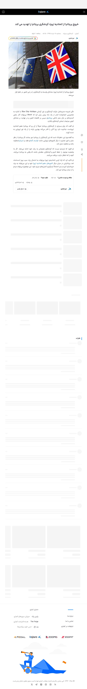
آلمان (31, 140)
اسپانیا (21, 140)
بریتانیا (49, 118)
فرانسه (36, 140)
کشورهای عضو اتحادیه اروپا (43, 163)
